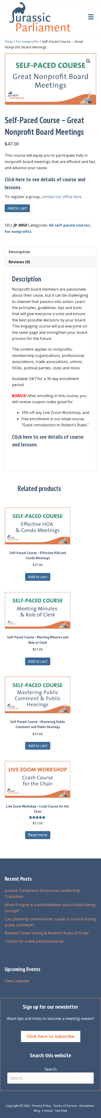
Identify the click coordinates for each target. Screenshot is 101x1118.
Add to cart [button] (37, 576)
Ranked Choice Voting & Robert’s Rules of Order (47, 933)
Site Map (61, 1110)
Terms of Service (65, 1106)
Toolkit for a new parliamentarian (34, 941)
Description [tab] (19, 251)
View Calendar (17, 980)
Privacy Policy (41, 1106)
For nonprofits (27, 41)
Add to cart (17, 208)
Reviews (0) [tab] (19, 261)
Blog (37, 1110)
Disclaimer (86, 1106)
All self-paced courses (69, 225)
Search (51, 1069)
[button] (88, 61)
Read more (37, 834)
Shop (9, 41)
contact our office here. (62, 196)
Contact (47, 1110)
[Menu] (91, 17)
